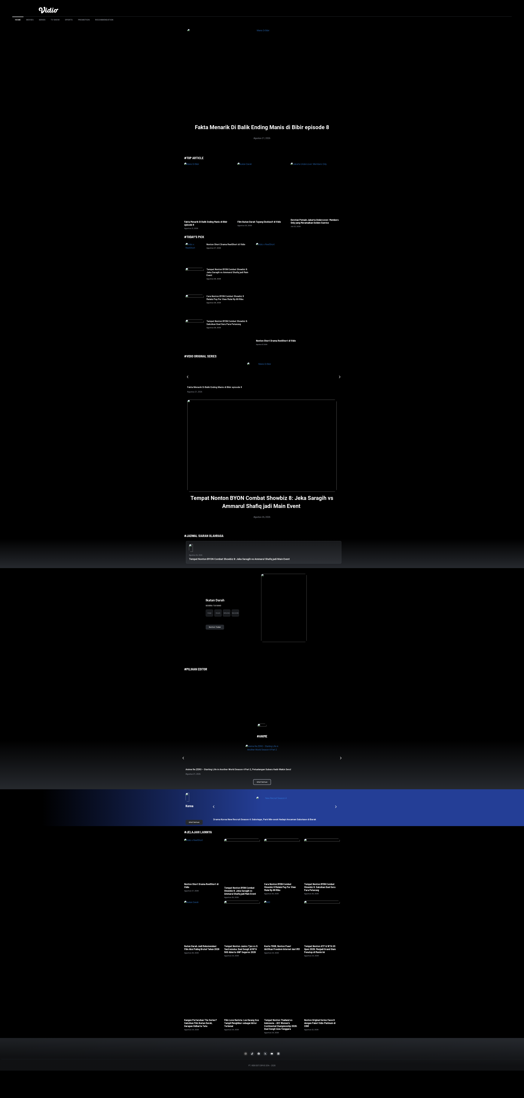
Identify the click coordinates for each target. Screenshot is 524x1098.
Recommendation (104, 20)
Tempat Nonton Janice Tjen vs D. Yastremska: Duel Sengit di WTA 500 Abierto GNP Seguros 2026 (241, 949)
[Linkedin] (278, 1038)
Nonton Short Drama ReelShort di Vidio (225, 244)
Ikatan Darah (215, 600)
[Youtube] (272, 1038)
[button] (187, 377)
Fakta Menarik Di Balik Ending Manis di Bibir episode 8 (262, 127)
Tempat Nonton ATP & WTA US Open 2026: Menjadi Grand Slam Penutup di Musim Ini (320, 949)
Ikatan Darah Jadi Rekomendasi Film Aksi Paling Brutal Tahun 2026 (201, 948)
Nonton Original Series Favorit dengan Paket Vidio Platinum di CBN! (319, 1007)
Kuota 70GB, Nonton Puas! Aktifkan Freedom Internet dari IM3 (282, 948)
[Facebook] (259, 1038)
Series (42, 20)
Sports (68, 20)
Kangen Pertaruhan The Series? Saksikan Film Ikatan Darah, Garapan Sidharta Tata (200, 1005)
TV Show (55, 20)
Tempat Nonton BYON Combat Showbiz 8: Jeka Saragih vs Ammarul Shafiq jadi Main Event (227, 272)
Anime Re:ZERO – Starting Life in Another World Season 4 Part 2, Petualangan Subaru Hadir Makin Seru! (238, 769)
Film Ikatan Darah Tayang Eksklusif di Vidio (259, 221)
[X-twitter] (265, 1038)
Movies (29, 20)
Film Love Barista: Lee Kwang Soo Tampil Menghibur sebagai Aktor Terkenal (241, 1007)
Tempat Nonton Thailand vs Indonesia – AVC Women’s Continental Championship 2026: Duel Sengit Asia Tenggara (280, 1009)
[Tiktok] (252, 1038)
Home (18, 20)
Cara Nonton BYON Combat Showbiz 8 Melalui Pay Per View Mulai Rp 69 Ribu (225, 298)
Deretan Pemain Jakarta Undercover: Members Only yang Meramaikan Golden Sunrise (315, 221)
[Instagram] (245, 1038)
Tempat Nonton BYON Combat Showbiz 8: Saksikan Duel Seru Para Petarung (227, 323)
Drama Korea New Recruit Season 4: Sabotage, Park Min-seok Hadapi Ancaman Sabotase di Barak (265, 819)
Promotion (84, 20)
